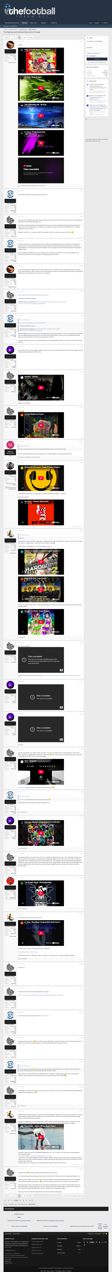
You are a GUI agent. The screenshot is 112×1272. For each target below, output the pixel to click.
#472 (81, 914)
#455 (81, 266)
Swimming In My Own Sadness (11, 484)
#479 (81, 1111)
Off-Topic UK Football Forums (96, 92)
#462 (81, 462)
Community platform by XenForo (52, 1268)
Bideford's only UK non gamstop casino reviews (50, 1220)
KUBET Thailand (19, 1214)
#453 (81, 216)
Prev (6, 37)
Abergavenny (13, 897)
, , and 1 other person (33, 185)
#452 (81, 191)
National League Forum (37, 1253)
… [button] (11, 37)
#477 (81, 1061)
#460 (81, 407)
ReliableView (8, 1261)
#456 (81, 291)
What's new (33, 23)
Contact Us (54, 23)
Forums (24, 23)
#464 (81, 642)
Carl (106, 76)
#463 (81, 530)
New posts (6, 26)
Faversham (13, 550)
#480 (81, 1168)
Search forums (13, 26)
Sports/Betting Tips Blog (12, 23)
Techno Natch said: (24, 320)
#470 (81, 853)
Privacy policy (97, 1233)
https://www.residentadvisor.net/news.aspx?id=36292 (33, 295)
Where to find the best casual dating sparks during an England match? (97, 97)
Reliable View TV (9, 1263)
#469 (81, 817)
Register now (103, 62)
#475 (81, 1012)
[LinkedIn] (14, 1200)
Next (30, 37)
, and (30, 457)
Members (43, 23)
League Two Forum (36, 1250)
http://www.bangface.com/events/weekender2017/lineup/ (34, 1156)
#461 (81, 441)
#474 (81, 988)
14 (14, 37)
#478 (81, 1087)
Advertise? (12, 1250)
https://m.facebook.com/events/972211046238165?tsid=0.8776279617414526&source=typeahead (42, 302)
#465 (81, 681)
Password (89, 47)
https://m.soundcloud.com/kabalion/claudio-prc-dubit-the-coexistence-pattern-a (40, 995)
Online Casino (8, 1259)
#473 (81, 964)
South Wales (13, 210)
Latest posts (93, 81)
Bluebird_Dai (21, 787)
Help (103, 1233)
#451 (81, 41)
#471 (81, 877)
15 (16, 37)
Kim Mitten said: (23, 535)
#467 (81, 749)
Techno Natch (8, 34)
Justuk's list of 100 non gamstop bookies (19, 1220)
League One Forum (36, 1247)
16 (19, 37)
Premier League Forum (37, 1241)
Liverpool (14, 366)
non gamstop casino (105, 1226)
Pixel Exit (71, 1268)
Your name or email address (94, 41)
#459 (81, 372)
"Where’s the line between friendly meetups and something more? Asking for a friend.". (98, 86)
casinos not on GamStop (50, 1226)
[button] (38, 23)
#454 (81, 240)
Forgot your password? (93, 53)
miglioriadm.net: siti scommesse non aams (82, 1226)
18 (24, 37)
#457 (81, 315)
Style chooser (8, 1233)
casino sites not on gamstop (19, 1226)
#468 (81, 792)
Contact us (90, 1233)
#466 (81, 713)
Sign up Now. (8, 1247)
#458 (81, 346)
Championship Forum (37, 1244)
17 (21, 37)
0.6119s (59, 1271)
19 (27, 37)
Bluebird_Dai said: (23, 446)
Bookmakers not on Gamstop (12, 1253)
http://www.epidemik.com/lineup (27, 952)
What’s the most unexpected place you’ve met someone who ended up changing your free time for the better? (98, 107)
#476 (81, 1037)
